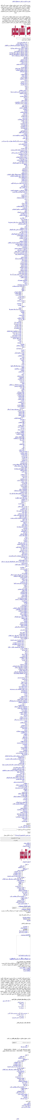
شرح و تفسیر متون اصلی (21, 564)
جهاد (23, 361)
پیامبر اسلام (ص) (23, 161)
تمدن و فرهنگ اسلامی (21, 206)
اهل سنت (25, 138)
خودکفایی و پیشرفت (22, 249)
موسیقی (25, 789)
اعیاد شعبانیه (21, 757)
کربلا (26, 651)
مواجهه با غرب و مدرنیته (21, 787)
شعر (20, 299)
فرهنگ (22, 403)
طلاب (23, 389)
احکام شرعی (24, 67)
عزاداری (25, 587)
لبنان (26, 676)
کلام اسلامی (21, 422)
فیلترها (28, 920)
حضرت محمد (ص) (16, 335)
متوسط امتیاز (24, 928)
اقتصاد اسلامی (23, 112)
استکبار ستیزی (23, 96)
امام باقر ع (24, 115)
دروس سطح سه (17, 874)
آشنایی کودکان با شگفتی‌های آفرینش (18, 54)
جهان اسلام (24, 220)
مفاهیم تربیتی (24, 747)
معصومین (24, 744)
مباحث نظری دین (23, 686)
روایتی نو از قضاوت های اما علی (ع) (18, 493)
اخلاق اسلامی (24, 74)
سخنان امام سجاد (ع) (22, 526)
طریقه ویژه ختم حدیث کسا (20, 583)
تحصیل (22, 350)
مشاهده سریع (27, 970)
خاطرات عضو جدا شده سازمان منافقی (17, 242)
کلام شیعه (24, 655)
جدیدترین (25, 929)
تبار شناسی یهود (23, 187)
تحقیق (25, 189)
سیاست (25, 539)
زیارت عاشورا (23, 521)
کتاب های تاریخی (23, 634)
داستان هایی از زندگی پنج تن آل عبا (18, 274)
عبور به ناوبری (26, 1)
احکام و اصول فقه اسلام (21, 68)
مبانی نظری (21, 425)
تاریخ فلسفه (24, 178)
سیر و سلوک (24, 545)
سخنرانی (22, 381)
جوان (23, 363)
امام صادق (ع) (17, 328)
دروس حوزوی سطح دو (18, 642)
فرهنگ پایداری (20, 405)
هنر (23, 445)
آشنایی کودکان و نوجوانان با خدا (19, 55)
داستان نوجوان (23, 270)
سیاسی (25, 541)
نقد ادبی (25, 798)
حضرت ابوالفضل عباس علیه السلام (18, 229)
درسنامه (25, 281)
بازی (23, 703)
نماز (23, 441)
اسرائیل (25, 97)
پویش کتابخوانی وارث (22, 160)
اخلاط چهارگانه (23, 71)
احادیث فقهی (24, 62)
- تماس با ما (21, 1006)
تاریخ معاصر (24, 180)
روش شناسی (24, 495)
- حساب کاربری (20, 1014)
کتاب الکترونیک (23, 632)
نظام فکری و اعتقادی (19, 438)
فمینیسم (22, 419)
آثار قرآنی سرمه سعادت (18, 286)
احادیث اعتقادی (23, 61)
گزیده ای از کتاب (20, 902)
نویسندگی (25, 811)
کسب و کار (24, 654)
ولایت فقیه (21, 450)
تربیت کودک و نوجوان (22, 197)
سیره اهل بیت (23, 548)
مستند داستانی (23, 727)
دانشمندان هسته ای (22, 280)
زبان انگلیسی (21, 379)
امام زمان (24, 122)
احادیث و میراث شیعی (21, 64)
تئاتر (26, 165)
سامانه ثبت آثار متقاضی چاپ (17, 896)
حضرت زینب (24, 231)
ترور (26, 200)
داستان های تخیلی (23, 273)
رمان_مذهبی (24, 481)
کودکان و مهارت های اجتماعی (19, 666)
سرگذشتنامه (24, 531)
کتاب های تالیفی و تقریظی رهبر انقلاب (17, 635)
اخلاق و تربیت (24, 77)
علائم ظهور (24, 590)
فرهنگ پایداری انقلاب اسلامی (20, 608)
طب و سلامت (23, 582)
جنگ (26, 216)
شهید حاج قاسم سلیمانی (18, 769)
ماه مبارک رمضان (19, 776)
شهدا (23, 383)
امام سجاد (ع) (18, 326)
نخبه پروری (24, 792)
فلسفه (22, 416)
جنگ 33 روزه (24, 219)
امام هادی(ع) (24, 128)
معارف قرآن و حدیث (22, 742)
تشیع (26, 202)
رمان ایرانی (24, 476)
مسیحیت (19, 303)
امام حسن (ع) (17, 322)
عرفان (22, 390)
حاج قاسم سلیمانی (22, 223)
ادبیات (25, 80)
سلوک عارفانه (23, 534)
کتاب (26, 631)
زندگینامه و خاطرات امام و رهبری (19, 518)
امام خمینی (21, 315)
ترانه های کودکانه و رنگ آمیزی (19, 191)
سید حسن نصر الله (22, 542)
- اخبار (22, 1005)
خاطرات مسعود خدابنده (21, 244)
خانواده (22, 370)
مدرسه (25, 715)
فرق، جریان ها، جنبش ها (15, 309)
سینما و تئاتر (24, 554)
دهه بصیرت (24, 457)
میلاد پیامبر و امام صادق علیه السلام (15, 777)
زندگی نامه (24, 512)
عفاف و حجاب (20, 392)
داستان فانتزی (23, 264)
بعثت (26, 147)
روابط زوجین (24, 486)
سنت (26, 537)
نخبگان (25, 790)
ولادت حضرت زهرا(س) (21, 816)
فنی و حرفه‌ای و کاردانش (21, 626)
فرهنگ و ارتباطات (22, 611)
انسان (22, 316)
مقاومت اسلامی (20, 434)
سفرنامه (25, 532)
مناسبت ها (24, 754)
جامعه (22, 360)
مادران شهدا (24, 682)
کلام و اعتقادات (23, 657)
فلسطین (25, 619)
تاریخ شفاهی (24, 173)
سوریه (25, 538)
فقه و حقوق (21, 415)
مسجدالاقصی (24, 732)
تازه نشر (25, 184)
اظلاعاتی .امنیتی (23, 107)
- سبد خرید (21, 1016)
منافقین (25, 783)
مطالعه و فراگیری (19, 432)
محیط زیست (24, 709)
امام (23, 313)
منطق (22, 435)
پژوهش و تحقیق (20, 345)
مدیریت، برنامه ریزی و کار (20, 719)
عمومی (22, 400)
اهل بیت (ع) (21, 319)
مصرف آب (24, 738)
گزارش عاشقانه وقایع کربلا (20, 673)
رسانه (22, 374)
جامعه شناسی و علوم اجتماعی (19, 209)
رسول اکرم (24, 471)
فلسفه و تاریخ (24, 622)
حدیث (23, 364)
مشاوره (22, 431)
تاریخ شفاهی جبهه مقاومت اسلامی (18, 176)
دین (23, 373)
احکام (26, 65)
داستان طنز (24, 260)
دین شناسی (24, 460)
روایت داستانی (23, 492)
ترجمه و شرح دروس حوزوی (17, 640)
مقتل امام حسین (23, 751)
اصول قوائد (24, 106)
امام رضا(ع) (24, 120)
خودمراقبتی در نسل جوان (21, 251)
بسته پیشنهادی (20, 900)
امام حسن (24, 118)
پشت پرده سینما (23, 158)
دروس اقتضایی (20, 641)
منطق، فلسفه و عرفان (21, 785)
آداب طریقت (24, 46)
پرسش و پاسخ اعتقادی (21, 157)
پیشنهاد (25, 164)
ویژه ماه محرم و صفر (19, 782)
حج (26, 225)
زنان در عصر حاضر (22, 506)
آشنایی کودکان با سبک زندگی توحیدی (18, 52)
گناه (23, 423)
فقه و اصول (21, 412)
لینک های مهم (6, 1000)
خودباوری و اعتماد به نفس (20, 248)
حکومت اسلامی (23, 236)
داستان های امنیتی (22, 271)
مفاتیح (25, 745)
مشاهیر (25, 734)
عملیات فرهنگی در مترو (21, 599)
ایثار (26, 139)
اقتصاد (25, 110)
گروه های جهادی (23, 670)
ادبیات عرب (21, 296)
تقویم (23, 354)
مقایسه (25, 1097)
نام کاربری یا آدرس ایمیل (23, 829)
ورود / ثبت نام (24, 1098)
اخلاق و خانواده (23, 78)
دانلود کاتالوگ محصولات (24, 906)
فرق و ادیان (24, 605)
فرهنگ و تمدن (20, 406)
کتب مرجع (24, 650)
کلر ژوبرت (24, 660)
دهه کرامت (21, 763)
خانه (29, 910)
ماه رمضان (24, 684)
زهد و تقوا (25, 519)
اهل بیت (25, 136)
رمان (26, 473)
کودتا (26, 661)
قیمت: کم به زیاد (23, 930)
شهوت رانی (24, 573)
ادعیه (26, 86)
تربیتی (25, 199)
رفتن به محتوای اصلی (17, 1)
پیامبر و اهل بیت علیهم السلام (20, 162)
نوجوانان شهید (23, 808)
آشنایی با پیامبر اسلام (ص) (20, 51)
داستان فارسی (23, 263)
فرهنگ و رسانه (23, 613)
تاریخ (26, 167)
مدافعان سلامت (23, 712)
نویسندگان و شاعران (22, 809)
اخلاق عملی (24, 75)
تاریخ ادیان (24, 168)
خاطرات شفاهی (23, 241)
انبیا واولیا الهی (23, 131)
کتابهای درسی (23, 638)
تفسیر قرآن (24, 203)
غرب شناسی (21, 402)
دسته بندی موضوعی (22, 284)
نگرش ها (22, 439)
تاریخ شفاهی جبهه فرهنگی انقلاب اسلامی (17, 174)
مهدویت (19, 342)
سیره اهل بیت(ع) (17, 338)
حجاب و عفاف (23, 228)
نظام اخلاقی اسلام (19, 437)
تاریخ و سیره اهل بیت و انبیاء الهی (19, 183)
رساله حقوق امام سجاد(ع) (20, 468)
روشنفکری (24, 496)
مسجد (25, 729)
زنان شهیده (24, 508)
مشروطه (25, 737)
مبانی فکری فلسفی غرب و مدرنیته (18, 689)
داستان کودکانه (23, 267)
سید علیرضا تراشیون (22, 544)
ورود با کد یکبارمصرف (15, 838)
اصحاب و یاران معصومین (21, 102)
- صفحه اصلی (21, 1002)
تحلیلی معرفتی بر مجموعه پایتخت (19, 190)
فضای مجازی (21, 410)
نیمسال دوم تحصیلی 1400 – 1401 (16, 647)
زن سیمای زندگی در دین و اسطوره (20, 958)
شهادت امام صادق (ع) (18, 767)
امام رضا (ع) (18, 325)
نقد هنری (25, 799)
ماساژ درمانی (24, 683)
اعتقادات (25, 109)
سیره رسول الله (23, 551)
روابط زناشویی (23, 484)
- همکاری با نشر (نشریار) (18, 1017)
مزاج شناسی (24, 725)
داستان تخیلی (24, 257)
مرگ (26, 724)
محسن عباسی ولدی (22, 699)
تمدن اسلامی (21, 355)
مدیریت (22, 428)
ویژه (23, 780)
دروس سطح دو (17, 873)
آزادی (23, 287)
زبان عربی (21, 380)
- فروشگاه (21, 1003)
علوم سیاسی (21, 399)
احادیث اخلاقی (23, 60)
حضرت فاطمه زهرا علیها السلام (19, 234)
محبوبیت (25, 926)
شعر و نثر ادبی (23, 568)
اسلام (26, 99)
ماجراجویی (24, 679)
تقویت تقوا (24, 205)
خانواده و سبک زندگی (22, 245)
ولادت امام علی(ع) (22, 815)
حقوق (23, 367)
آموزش (25, 57)
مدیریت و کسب (23, 718)
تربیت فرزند (24, 194)
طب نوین (22, 387)
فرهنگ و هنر (24, 615)
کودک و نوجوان (23, 664)
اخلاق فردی (18, 294)
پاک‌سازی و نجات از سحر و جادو (19, 152)
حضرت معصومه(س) (22, 235)
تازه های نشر (24, 186)
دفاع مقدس (21, 371)
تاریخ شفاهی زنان (23, 177)
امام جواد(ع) (24, 116)
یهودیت (19, 305)
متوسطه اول (24, 690)
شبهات (25, 558)
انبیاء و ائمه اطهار (23, 132)
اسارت (25, 94)
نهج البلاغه (21, 444)
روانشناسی (21, 377)
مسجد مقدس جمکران (21, 731)
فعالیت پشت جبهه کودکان (20, 616)
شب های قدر (24, 557)
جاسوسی (25, 207)
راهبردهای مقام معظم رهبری (20, 464)
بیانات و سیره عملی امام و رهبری (19, 149)
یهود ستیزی (24, 821)
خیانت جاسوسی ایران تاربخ (20, 252)
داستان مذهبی (23, 268)
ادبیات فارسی (24, 84)
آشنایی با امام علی (22, 49)
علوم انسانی (21, 397)
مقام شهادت (24, 748)
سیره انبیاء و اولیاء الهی (21, 547)
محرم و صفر (24, 696)
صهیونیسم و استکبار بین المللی (16, 384)
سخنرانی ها (24, 529)
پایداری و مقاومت (23, 154)
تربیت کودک (24, 196)
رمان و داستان (20, 376)
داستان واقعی (24, 277)
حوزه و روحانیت (23, 238)
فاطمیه (25, 602)
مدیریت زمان (21, 429)
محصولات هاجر (20, 880)
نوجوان (25, 805)
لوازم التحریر (21, 705)
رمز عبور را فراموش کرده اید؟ (22, 835)
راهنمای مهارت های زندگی (20, 466)
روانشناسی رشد (23, 489)
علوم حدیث (24, 595)
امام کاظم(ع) (24, 126)
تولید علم (22, 358)
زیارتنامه (25, 522)
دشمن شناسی (23, 452)
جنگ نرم (22, 218)
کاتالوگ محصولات (26, 909)
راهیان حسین (24, 467)
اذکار (26, 89)
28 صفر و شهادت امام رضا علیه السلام (14, 756)
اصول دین (24, 104)
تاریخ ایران (24, 171)
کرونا (26, 653)
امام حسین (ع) (17, 323)
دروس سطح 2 (20, 645)
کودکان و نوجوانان (22, 669)
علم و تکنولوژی (20, 393)
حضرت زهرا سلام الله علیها (17, 365)
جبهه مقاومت (24, 213)
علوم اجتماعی (20, 394)
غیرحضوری (24, 600)
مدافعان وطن (24, 713)
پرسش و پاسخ (23, 155)
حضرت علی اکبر (23, 232)
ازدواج (22, 502)
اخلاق (26, 73)
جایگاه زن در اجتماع (22, 212)
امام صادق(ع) (24, 123)
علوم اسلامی (21, 396)
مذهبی (25, 721)
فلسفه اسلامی (17, 418)
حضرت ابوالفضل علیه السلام (14, 331)
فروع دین (22, 408)
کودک (26, 663)
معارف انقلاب (23, 741)
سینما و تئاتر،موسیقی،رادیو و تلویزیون (18, 555)
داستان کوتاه (24, 265)
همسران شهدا (23, 812)
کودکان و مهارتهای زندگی (21, 667)
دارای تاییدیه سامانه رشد (21, 254)
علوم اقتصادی (23, 593)
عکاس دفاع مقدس (22, 589)
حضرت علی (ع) (17, 334)
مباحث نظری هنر (23, 687)
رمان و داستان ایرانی (22, 480)
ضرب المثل (24, 579)
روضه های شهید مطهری (21, 497)
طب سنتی (24, 580)
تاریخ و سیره (24, 181)
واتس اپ (15, 840)
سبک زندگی (24, 525)
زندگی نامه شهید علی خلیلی (20, 515)
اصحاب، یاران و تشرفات (21, 103)
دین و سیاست (24, 461)
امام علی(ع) (24, 125)
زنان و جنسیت (23, 509)
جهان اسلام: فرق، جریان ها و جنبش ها (18, 222)
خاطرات (25, 239)
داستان (25, 255)
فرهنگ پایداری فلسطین (21, 609)
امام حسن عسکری (22, 119)
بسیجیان (25, 145)
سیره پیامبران (23, 550)
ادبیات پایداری (24, 81)
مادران (25, 680)
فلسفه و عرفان (23, 624)
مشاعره (22, 567)
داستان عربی (24, 261)
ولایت (23, 448)
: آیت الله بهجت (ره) (22, 42)
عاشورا (19, 339)
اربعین (19, 321)
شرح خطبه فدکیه (23, 560)
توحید (23, 357)
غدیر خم (22, 773)
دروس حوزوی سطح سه (18, 644)
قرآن (23, 421)
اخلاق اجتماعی (17, 292)
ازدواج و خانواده (23, 93)
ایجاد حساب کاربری (23, 826)
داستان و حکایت (23, 276)
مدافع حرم (24, 711)
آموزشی (25, 58)
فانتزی (25, 603)
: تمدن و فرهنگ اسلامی (21, 44)
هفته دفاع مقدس (20, 779)
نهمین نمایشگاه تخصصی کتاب (20, 803)
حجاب (25, 226)
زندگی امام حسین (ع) (22, 510)
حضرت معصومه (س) (16, 336)
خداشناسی (24, 247)
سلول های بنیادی (23, 535)
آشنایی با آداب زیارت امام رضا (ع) (19, 48)
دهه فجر (22, 761)
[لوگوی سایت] (21, 36)
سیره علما (24, 553)
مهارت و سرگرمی (22, 786)
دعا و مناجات (24, 454)
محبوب (25, 693)
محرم (26, 695)
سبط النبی (24, 524)
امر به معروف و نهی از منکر (14, 409)
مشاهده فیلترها (26, 917)
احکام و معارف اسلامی (21, 70)
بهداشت (22, 344)
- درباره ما (21, 1008)
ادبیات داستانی (23, 83)
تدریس (22, 351)
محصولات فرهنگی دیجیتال (20, 706)
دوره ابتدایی (24, 458)
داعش (25, 278)
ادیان (26, 87)
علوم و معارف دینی (22, 597)
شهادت (25, 570)
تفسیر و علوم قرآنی (19, 352)
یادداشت (25, 819)
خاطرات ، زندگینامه (19, 368)
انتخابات (25, 133)
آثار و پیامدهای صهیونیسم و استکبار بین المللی (16, 45)
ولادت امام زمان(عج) (22, 814)
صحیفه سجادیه (23, 577)
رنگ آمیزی (24, 483)
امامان (25, 129)
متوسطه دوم (24, 692)
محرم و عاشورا (23, 698)
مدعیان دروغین (23, 716)
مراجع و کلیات (23, 722)
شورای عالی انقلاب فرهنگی (20, 576)
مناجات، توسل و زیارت (21, 753)
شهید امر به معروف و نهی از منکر (19, 574)
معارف (25, 740)
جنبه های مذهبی (23, 215)
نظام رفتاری (24, 795)
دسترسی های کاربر (17, 1013)
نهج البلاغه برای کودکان (21, 802)
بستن (29, 1102)
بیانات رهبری (24, 148)
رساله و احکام (23, 470)
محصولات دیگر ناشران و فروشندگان (18, 700)
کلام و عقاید (24, 658)
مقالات (22, 899)
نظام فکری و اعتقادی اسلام (20, 796)
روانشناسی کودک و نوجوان (20, 490)
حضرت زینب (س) (16, 332)
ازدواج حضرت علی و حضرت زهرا (19, 91)
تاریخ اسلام (24, 170)
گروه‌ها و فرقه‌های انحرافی (20, 671)
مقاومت (25, 750)
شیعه (20, 307)
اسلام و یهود (24, 100)
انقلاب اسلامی (20, 318)
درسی (25, 283)
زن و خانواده (24, 500)
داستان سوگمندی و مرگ (21, 258)
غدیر (20, 341)
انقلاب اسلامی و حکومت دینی (20, 135)
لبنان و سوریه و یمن (22, 677)
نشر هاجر (22, 865)
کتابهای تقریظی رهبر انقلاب (20, 637)
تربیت (26, 193)
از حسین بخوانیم (23, 90)
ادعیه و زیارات (20, 300)
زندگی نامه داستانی (22, 513)
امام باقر (25, 113)
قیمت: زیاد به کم (23, 932)
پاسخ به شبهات (23, 151)
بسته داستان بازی (23, 144)
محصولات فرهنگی (22, 702)
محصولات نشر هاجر (22, 708)
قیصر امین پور (23, 629)
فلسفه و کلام (24, 625)
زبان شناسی (24, 499)
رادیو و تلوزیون (23, 463)
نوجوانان (25, 806)
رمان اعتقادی (24, 474)
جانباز (26, 210)
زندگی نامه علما (23, 516)
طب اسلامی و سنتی (19, 386)
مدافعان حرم (21, 426)
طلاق (23, 505)
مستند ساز (24, 728)
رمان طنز (24, 477)
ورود (29, 832)
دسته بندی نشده (23, 451)
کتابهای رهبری (23, 648)
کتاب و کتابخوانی (20, 774)
